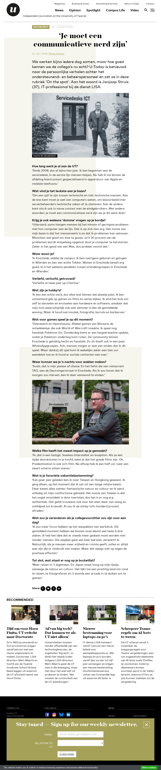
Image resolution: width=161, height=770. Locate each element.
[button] (146, 725)
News (59, 10)
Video (134, 10)
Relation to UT (44, 745)
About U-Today (131, 3)
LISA (53, 27)
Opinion (75, 10)
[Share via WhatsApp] (53, 588)
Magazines (59, 3)
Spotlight (93, 10)
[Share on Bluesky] (48, 588)
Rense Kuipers (56, 53)
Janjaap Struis (64, 27)
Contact (150, 3)
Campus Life (115, 10)
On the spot (40, 26)
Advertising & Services (106, 3)
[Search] (152, 10)
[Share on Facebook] (43, 588)
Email (48, 734)
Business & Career (80, 3)
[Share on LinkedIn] (59, 588)
